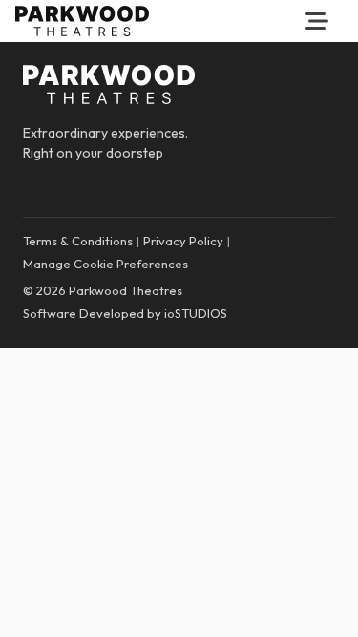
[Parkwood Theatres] (82, 21)
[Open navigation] (317, 21)
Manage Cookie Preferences (105, 263)
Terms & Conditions (78, 240)
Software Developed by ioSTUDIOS (125, 313)
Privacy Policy (183, 240)
